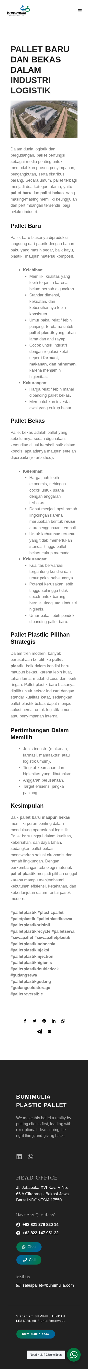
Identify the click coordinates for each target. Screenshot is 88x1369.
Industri (31, 80)
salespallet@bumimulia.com (48, 1285)
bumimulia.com (35, 1334)
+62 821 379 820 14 (40, 1224)
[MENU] (80, 11)
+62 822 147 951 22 (40, 1233)
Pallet (27, 49)
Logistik (31, 90)
